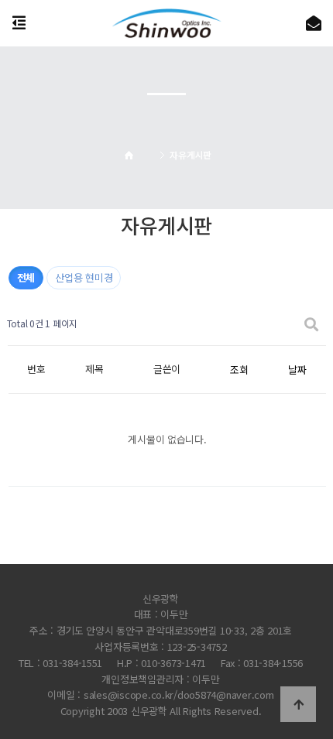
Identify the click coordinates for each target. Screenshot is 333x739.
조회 (239, 369)
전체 (26, 277)
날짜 (297, 369)
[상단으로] (298, 704)
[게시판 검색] (311, 323)
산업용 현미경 (83, 277)
